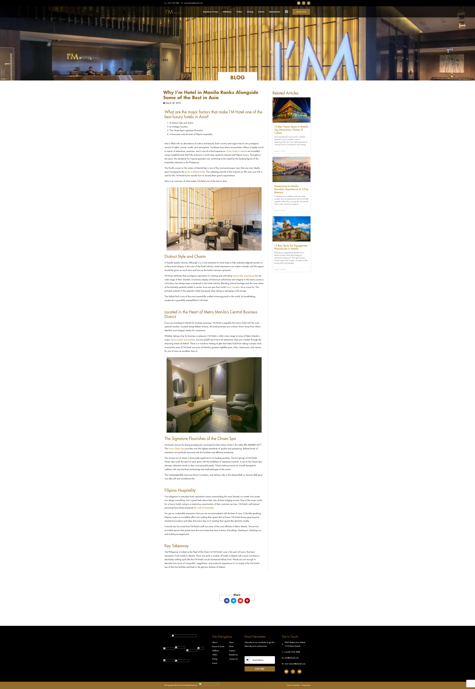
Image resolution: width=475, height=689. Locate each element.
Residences (274, 12)
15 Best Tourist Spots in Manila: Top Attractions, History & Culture (291, 129)
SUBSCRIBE (259, 669)
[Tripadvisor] (299, 671)
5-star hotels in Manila (236, 151)
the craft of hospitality (204, 507)
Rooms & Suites (210, 12)
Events (261, 12)
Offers (239, 12)
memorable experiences (244, 275)
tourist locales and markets (183, 339)
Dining (250, 12)
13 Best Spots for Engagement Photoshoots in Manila (291, 247)
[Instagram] (304, 3)
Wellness (227, 12)
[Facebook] (299, 3)
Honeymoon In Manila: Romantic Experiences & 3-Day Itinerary (291, 189)
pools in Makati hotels (195, 171)
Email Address (251, 654)
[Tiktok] (308, 3)
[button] (286, 11)
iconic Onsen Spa (177, 448)
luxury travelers (233, 287)
